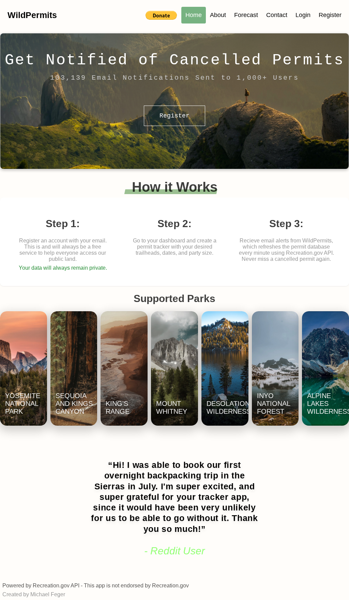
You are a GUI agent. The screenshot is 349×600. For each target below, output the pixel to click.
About (218, 15)
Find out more (27, 409)
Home (193, 15)
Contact (276, 15)
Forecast (246, 15)
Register (330, 15)
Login (302, 15)
